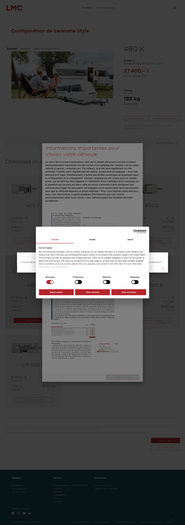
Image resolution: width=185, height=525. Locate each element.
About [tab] (130, 239)
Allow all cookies (128, 292)
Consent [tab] (55, 239)
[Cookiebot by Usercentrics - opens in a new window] (135, 231)
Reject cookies (56, 292)
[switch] (78, 282)
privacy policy (61, 267)
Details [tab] (92, 239)
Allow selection (92, 292)
